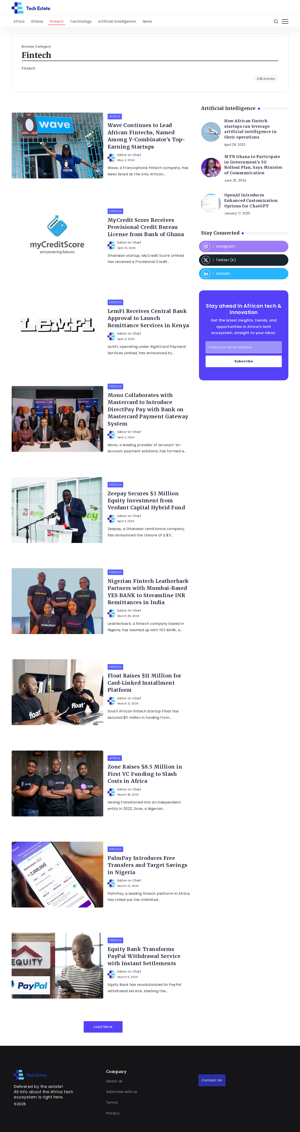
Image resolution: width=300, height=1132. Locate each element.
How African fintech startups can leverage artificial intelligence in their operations (250, 129)
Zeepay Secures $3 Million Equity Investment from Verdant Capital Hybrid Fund (146, 500)
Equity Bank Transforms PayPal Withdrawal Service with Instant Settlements (144, 956)
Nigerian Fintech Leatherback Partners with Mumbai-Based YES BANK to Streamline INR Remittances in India (148, 592)
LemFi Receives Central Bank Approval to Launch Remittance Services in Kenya (148, 318)
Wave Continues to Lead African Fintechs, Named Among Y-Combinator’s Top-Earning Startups (146, 136)
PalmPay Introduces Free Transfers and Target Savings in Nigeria (148, 865)
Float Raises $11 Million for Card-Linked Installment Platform (144, 682)
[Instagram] (243, 246)
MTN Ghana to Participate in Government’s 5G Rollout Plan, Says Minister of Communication (253, 164)
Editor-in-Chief (129, 155)
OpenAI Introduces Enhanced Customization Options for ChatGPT (251, 200)
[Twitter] (243, 260)
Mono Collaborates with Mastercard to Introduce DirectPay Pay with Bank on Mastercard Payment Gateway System (148, 409)
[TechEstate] (30, 1074)
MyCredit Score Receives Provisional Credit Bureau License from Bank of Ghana (146, 227)
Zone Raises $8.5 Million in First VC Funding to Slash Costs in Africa (145, 774)
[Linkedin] (243, 273)
